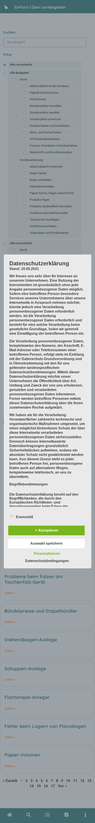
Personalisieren (47, 553)
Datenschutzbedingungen (47, 561)
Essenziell (24, 517)
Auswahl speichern (46, 543)
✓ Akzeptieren (46, 530)
